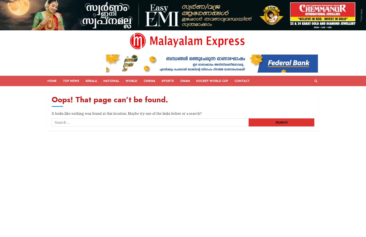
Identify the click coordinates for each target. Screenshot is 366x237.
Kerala (91, 81)
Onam (185, 81)
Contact (242, 81)
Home (52, 81)
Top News (71, 81)
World (131, 81)
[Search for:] (150, 122)
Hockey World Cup (212, 81)
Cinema (149, 81)
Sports (168, 81)
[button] (316, 81)
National (111, 81)
